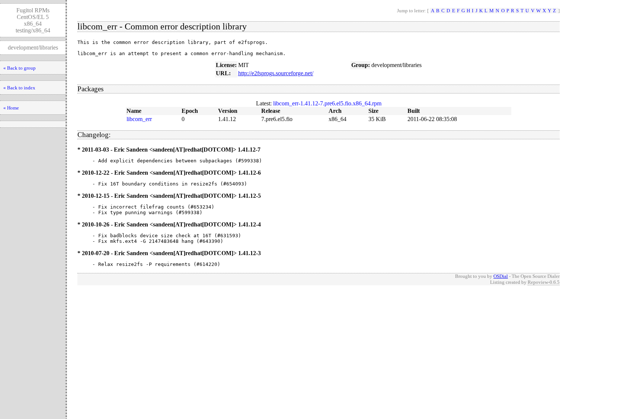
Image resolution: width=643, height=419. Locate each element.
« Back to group (19, 68)
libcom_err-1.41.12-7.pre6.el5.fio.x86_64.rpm (327, 103)
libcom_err (139, 119)
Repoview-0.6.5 (544, 282)
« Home (11, 108)
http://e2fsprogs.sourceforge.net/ (275, 73)
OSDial (500, 276)
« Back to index (19, 88)
